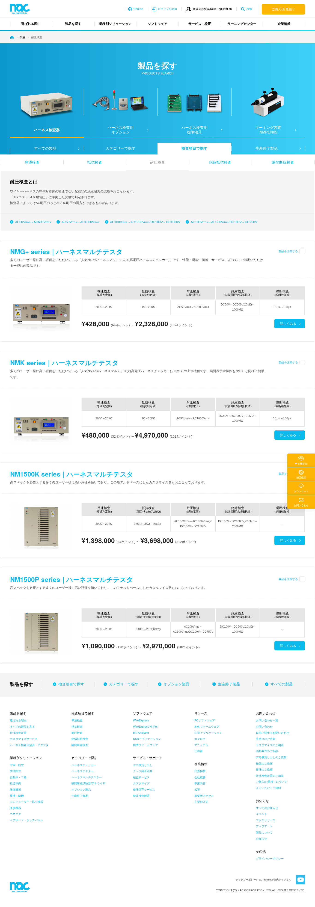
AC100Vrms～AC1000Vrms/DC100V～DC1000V (145, 222)
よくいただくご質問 (268, 788)
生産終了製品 (229, 684)
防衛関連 (15, 771)
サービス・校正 (199, 24)
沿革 (197, 789)
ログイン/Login (167, 9)
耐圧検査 (157, 162)
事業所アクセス (204, 795)
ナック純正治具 (142, 771)
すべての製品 (281, 684)
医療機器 (15, 808)
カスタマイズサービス (24, 739)
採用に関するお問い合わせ (272, 733)
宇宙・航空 (17, 765)
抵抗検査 (94, 162)
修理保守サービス (144, 789)
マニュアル (201, 745)
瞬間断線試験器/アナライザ (88, 783)
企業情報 (284, 24)
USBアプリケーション (147, 739)
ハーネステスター (82, 771)
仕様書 (198, 751)
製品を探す (73, 24)
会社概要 (199, 777)
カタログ (199, 739)
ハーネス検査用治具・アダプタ (29, 745)
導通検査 (32, 162)
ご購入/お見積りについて (271, 781)
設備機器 (15, 789)
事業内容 (199, 783)
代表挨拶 (199, 771)
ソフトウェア (157, 24)
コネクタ (15, 814)
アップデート (264, 826)
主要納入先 (201, 801)
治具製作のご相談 (267, 751)
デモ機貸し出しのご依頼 (271, 757)
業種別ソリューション (115, 24)
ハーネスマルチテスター (86, 777)
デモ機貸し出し (142, 765)
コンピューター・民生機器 (26, 801)
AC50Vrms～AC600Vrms (33, 222)
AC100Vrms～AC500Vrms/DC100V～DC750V (224, 222)
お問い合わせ (264, 726)
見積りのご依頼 (265, 739)
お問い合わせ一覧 (267, 720)
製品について (264, 832)
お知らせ (261, 838)
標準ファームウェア (145, 745)
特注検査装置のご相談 (270, 775)
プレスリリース (265, 820)
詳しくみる (288, 324)
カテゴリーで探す (120, 148)
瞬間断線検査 (283, 162)
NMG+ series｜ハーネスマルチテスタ (66, 251)
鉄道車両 (15, 783)
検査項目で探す (194, 148)
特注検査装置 (18, 733)
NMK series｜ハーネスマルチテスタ (64, 362)
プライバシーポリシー (270, 858)
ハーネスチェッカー (83, 765)
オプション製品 (176, 684)
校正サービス (141, 777)
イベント (261, 814)
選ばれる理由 (31, 24)
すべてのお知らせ (267, 808)
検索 (249, 9)
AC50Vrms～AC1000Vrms (80, 222)
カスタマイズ (141, 783)
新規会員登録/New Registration (212, 9)
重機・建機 (17, 795)
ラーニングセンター (241, 24)
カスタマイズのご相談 (270, 745)
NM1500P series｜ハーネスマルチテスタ (71, 579)
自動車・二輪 (18, 777)
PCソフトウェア (204, 720)
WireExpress (141, 720)
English (138, 9)
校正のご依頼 (264, 763)
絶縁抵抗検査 (220, 162)
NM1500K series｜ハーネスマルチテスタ (71, 474)
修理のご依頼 (264, 769)
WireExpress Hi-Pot (145, 726)
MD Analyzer (141, 733)
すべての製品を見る (22, 726)
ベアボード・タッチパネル (26, 820)
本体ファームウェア (206, 726)
